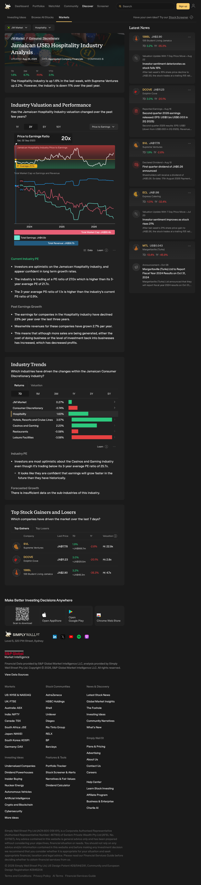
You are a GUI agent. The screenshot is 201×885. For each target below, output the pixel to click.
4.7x (107, 572)
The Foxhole (94, 708)
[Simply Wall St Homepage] (8, 6)
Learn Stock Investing (100, 788)
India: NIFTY (12, 714)
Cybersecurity (13, 811)
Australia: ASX (13, 708)
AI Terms (58, 876)
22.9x (108, 546)
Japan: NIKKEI (13, 733)
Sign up (183, 6)
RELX (49, 733)
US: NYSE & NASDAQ (18, 695)
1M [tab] (38, 393)
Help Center (94, 782)
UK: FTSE (10, 701)
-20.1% (94, 559)
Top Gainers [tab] (21, 528)
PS (104, 559)
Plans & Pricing (96, 746)
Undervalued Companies (20, 766)
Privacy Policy (42, 876)
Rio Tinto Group (55, 727)
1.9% (79, 546)
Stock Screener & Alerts (61, 772)
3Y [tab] (30, 127)
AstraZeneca (54, 695)
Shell (49, 708)
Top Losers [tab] (42, 528)
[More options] (189, 37)
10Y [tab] (58, 127)
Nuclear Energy (14, 785)
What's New (94, 727)
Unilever (51, 714)
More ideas (12, 817)
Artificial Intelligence (17, 798)
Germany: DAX (14, 746)
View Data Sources (16, 674)
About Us (92, 759)
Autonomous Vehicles (18, 791)
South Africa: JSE (15, 727)
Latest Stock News (98, 695)
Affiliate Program (97, 795)
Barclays (51, 746)
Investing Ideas (16, 17)
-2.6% (93, 546)
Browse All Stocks (42, 17)
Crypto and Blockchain (19, 804)
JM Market (18, 38)
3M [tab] (56, 393)
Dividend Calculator (58, 785)
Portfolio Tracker (56, 766)
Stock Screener (178, 17)
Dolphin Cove (31, 560)
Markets (64, 17)
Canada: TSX (13, 721)
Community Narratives (100, 721)
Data (90, 250)
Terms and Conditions (18, 876)
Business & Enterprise (100, 801)
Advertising (93, 753)
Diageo (50, 721)
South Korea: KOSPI (17, 740)
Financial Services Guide (80, 876)
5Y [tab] (44, 127)
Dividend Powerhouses (19, 772)
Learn (100, 250)
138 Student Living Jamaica (38, 574)
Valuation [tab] (36, 385)
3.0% (79, 559)
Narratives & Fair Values (60, 779)
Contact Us (94, 766)
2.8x (107, 559)
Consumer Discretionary (44, 38)
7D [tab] (20, 393)
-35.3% (94, 572)
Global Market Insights (101, 701)
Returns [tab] (19, 385)
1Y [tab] (17, 127)
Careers (92, 772)
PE (104, 546)
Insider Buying (13, 779)
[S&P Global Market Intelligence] (17, 655)
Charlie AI (93, 808)
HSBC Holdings (55, 701)
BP (47, 740)
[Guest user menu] (193, 6)
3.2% (78, 572)
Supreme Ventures (33, 547)
